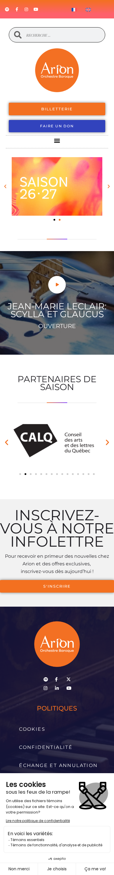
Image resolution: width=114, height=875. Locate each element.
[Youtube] (36, 9)
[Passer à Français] (74, 9)
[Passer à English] (88, 9)
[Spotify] (7, 9)
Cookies (32, 729)
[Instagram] (26, 9)
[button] (57, 140)
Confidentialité (45, 747)
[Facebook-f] (17, 9)
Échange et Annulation (58, 765)
